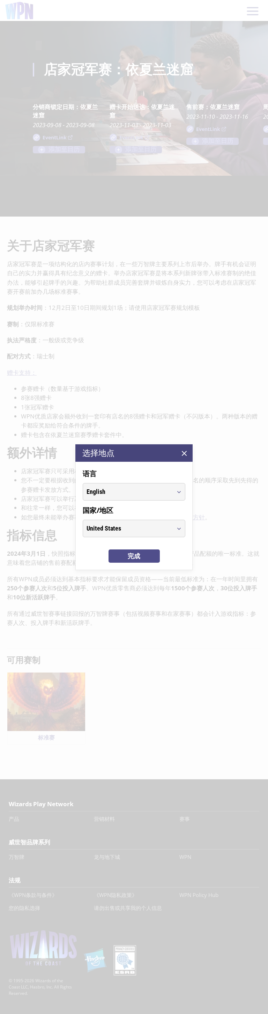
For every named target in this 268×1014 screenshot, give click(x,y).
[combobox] (127, 491)
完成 (134, 556)
